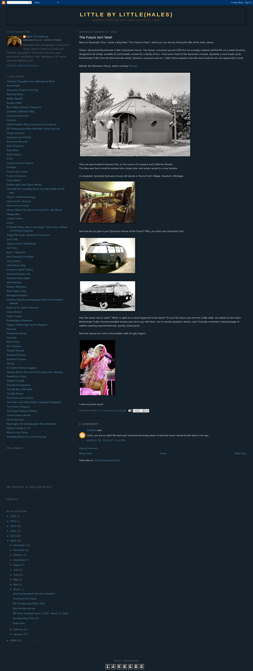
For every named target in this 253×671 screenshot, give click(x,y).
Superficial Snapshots (18, 385)
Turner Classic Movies (19, 415)
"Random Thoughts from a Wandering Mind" (31, 81)
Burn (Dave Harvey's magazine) (24, 107)
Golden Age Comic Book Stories (24, 184)
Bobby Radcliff (14, 98)
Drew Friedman (15, 145)
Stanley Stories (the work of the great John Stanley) (35, 372)
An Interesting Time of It (26, 618)
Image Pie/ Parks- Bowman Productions (28, 235)
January (18, 634)
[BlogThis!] (137, 410)
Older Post (240, 453)
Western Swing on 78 (18, 428)
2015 (13, 516)
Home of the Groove (18, 205)
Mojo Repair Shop (16, 291)
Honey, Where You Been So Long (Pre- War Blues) (34, 209)
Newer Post (85, 453)
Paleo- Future (14, 316)
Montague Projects (17, 295)
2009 (13, 640)
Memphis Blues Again (18, 278)
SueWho (91, 430)
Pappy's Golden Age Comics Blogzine (27, 324)
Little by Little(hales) (126, 15)
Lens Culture (14, 261)
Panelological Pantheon (19, 320)
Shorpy (133, 66)
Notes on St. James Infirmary (22, 307)
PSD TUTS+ (13, 342)
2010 (13, 540)
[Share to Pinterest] (147, 410)
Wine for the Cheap (17, 432)
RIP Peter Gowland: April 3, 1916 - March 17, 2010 (40, 613)
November (19, 550)
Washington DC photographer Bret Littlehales (31, 423)
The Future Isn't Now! (95, 37)
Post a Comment (88, 448)
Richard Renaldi (15, 350)
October (18, 555)
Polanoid (11, 329)
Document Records (17, 141)
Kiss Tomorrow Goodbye (20, 256)
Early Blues (13, 150)
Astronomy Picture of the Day (23, 90)
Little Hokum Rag (16, 265)
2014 (13, 521)
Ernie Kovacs (14, 154)
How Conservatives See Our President (34, 593)
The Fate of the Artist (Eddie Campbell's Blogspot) (34, 402)
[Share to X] (141, 410)
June (16, 574)
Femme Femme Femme (20, 163)
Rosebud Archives (16, 354)
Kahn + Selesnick (16, 252)
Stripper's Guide (15, 380)
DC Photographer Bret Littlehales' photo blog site (33, 128)
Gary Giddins (14, 180)
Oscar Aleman (14, 311)
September (19, 560)
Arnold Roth (13, 85)
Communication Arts (18, 115)
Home (163, 453)
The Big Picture (15, 393)
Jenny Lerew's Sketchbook (21, 243)
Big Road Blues (15, 94)
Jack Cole (12, 239)
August (17, 564)
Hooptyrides (13, 214)
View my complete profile (23, 66)
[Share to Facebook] (144, 410)
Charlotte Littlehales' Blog (20, 111)
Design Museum (15, 133)
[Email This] (134, 410)
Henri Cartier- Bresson (19, 201)
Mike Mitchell (14, 282)
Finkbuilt (11, 167)
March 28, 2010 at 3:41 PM (106, 440)
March (17, 589)
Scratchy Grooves (16, 359)
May (16, 579)
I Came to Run (15, 218)
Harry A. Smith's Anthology (21, 197)
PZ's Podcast (14, 346)
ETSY (10, 158)
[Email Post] (130, 411)
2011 (13, 536)
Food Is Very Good (17, 171)
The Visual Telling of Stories (22, 411)
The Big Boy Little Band (19, 389)
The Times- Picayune (18, 406)
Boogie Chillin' (14, 102)
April (16, 584)
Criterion (11, 120)
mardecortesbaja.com (18, 273)
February (18, 629)
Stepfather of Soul (16, 376)
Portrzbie (12, 337)
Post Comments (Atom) (107, 460)
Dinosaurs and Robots (19, 137)
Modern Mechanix (16, 286)
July (15, 569)
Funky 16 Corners (16, 176)
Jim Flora (12, 247)
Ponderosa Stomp (16, 333)
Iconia (10, 222)
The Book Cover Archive (20, 397)
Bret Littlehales (37, 37)
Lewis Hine (19, 623)
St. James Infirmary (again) (21, 367)
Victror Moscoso (15, 419)
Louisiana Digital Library (20, 269)
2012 (13, 531)
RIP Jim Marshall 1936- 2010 (29, 603)
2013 (13, 526)
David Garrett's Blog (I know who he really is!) (31, 124)
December (19, 545)
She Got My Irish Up (24, 608)
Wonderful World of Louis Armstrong (26, 436)
